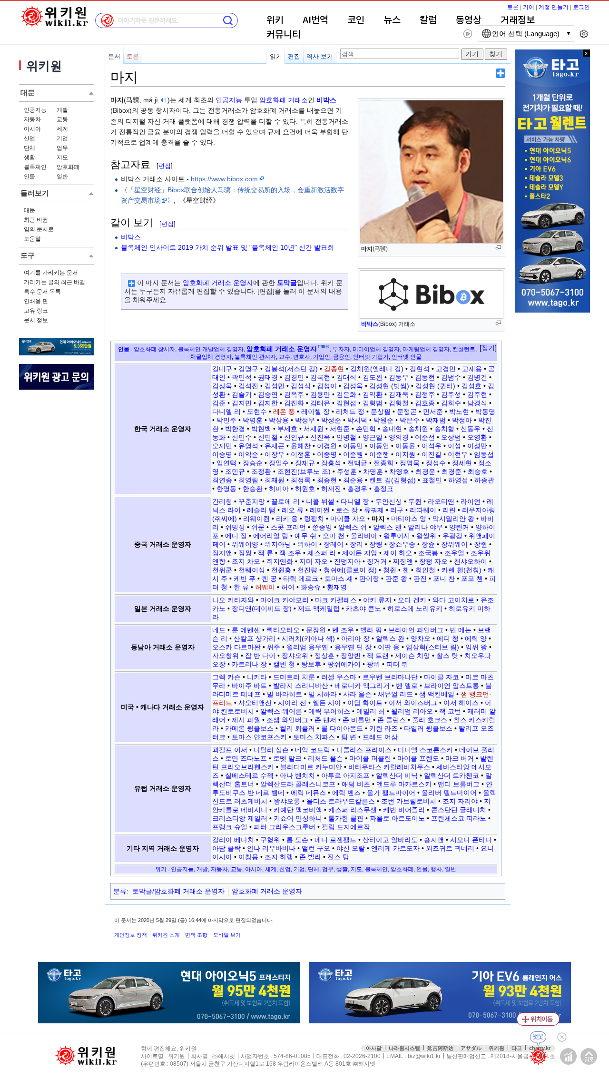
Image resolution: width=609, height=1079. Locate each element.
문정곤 (407, 411)
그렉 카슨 (226, 677)
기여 (528, 7)
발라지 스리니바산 (300, 685)
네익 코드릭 (312, 750)
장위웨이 (454, 544)
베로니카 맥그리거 (362, 685)
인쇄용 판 (36, 301)
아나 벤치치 (297, 775)
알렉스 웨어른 (281, 711)
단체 (29, 148)
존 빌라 (310, 857)
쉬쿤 (258, 527)
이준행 (379, 454)
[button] (488, 348)
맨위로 (588, 1056)
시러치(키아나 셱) (308, 638)
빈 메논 (460, 630)
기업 (62, 138)
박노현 (459, 411)
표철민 (432, 480)
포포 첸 (472, 578)
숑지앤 (434, 840)
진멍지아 (347, 561)
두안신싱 (388, 501)
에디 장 (236, 536)
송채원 (418, 428)
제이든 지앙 (359, 553)
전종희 (383, 463)
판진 (420, 578)
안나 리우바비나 (271, 848)
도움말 (32, 238)
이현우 (458, 454)
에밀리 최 (370, 711)
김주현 (477, 394)
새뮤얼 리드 (395, 694)
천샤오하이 (470, 561)
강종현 (334, 369)
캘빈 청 (284, 664)
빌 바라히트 (284, 694)
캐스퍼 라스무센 (352, 810)
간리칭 (222, 501)
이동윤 (405, 446)
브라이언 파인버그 (415, 630)
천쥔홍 (281, 570)
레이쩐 (320, 510)
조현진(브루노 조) (304, 471)
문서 (114, 56)
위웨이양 (245, 544)
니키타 (257, 677)
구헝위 (270, 840)
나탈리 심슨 (271, 750)
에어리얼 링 (270, 536)
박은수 (410, 420)
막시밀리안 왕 (453, 518)
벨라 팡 (371, 630)
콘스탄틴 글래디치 (458, 810)
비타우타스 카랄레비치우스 (389, 767)
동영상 (468, 20)
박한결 (235, 428)
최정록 (301, 480)
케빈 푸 (244, 578)
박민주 (226, 420)
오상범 (451, 437)
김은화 (346, 394)
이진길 (432, 454)
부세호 (287, 428)
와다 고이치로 (453, 600)
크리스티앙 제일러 (239, 818)
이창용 (248, 857)
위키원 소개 (166, 935)
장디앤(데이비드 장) (262, 608)
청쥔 (389, 570)
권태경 (268, 377)
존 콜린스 (391, 720)
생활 (29, 157)
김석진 (248, 386)
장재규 (305, 463)
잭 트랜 (378, 655)
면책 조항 (196, 935)
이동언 (379, 446)
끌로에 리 (285, 501)
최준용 (353, 480)
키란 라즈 (383, 728)
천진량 (307, 570)
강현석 (420, 369)
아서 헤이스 (461, 702)
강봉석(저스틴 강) (291, 369)
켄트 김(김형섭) (392, 480)
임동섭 (484, 454)
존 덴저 (325, 720)
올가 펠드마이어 (391, 792)
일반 (62, 176)
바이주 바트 (249, 685)
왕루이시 (396, 536)
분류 (120, 891)
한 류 (241, 587)
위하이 (307, 544)
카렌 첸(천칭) (461, 570)
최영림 (248, 480)
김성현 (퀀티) (435, 386)
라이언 (471, 501)
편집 (294, 56)
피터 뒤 (397, 664)
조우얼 (454, 553)
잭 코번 (450, 711)
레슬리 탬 (261, 510)
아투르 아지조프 (345, 775)
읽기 (276, 56)
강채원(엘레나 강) (376, 369)
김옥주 (294, 394)
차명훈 (373, 471)
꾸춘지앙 (251, 501)
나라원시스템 (404, 1048)
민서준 (433, 411)
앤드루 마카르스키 (404, 784)
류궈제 (374, 510)
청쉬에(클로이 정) (350, 570)
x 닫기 (586, 53)
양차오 (421, 638)
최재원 (275, 480)
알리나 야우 (425, 527)
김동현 (425, 377)
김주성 (451, 394)
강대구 (222, 369)
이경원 (327, 446)
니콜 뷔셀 (320, 501)
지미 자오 (313, 561)
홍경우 (357, 488)
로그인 (581, 7)
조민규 (235, 471)
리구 (396, 510)
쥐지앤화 (279, 561)
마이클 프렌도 (418, 758)
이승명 (222, 454)
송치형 (444, 428)
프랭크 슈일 (229, 827)
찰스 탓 (447, 655)
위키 (275, 20)
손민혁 (366, 428)
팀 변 (348, 737)
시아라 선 (292, 702)
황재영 (337, 587)
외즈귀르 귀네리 (450, 848)
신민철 (268, 437)
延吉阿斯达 (440, 1048)
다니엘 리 (226, 411)
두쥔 (415, 501)
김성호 (471, 386)
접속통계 (568, 1056)
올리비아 (364, 536)
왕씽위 (426, 536)
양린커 (459, 527)
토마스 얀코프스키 (259, 737)
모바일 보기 (227, 935)
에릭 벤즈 (346, 792)
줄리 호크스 (429, 720)
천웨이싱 (251, 570)
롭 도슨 (297, 840)
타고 (516, 1048)
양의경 (399, 437)
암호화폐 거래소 (283, 100)
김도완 (373, 377)
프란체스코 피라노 (458, 818)
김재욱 (399, 394)
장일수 (279, 463)
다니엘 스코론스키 (425, 750)
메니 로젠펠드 (335, 840)
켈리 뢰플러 (297, 728)
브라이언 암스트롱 (451, 685)
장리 (356, 544)
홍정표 (383, 488)
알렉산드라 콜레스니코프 (297, 784)
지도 (62, 157)
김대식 (346, 377)
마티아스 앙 (408, 518)
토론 (513, 7)
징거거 (377, 561)
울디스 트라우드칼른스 (340, 801)
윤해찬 (301, 446)
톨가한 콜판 (345, 818)
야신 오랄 (350, 848)
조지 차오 (246, 561)
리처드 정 (350, 411)
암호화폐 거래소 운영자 (218, 282)
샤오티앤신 (255, 702)
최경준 (452, 471)
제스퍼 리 (321, 553)
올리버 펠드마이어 (449, 792)
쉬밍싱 (235, 527)
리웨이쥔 (256, 518)
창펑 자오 (433, 561)
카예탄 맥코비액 (298, 810)
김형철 (399, 403)
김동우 (399, 377)
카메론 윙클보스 (249, 728)
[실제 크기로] (498, 247)
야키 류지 (377, 600)
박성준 (331, 420)
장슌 (428, 544)
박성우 (305, 420)
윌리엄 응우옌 (307, 647)
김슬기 (242, 394)
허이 (288, 587)
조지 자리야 (460, 801)
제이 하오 (397, 553)
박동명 (485, 411)
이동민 (353, 446)
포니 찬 (444, 578)
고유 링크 (36, 310)
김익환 (373, 394)
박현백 (261, 428)
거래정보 (518, 20)
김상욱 (222, 386)
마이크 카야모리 (284, 600)
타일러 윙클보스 (428, 728)
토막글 (287, 282)
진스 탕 (338, 857)
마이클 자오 (347, 518)
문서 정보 (36, 320)
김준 (219, 403)
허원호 (305, 488)
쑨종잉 (322, 527)
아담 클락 (226, 848)
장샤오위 (295, 655)
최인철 (425, 570)
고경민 (446, 369)
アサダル (471, 1048)
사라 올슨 (357, 694)
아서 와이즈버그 (413, 702)
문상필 (381, 411)
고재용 (472, 369)
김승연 (268, 394)
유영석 (248, 446)
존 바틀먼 (357, 720)
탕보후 (311, 664)
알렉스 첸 (387, 527)
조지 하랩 (279, 857)
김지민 (242, 403)
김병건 (477, 377)
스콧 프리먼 (288, 527)
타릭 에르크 (300, 578)
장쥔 (480, 544)
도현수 (257, 411)
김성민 (275, 386)
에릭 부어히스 (329, 711)
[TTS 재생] (467, 34)
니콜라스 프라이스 (364, 750)
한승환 (253, 488)
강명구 (248, 369)
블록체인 (35, 167)
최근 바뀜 (36, 219)
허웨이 (265, 587)
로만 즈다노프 (246, 758)
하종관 (484, 480)
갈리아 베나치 (233, 840)
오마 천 (333, 536)
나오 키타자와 (233, 600)
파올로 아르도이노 (397, 818)
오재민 (222, 446)
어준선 (425, 437)
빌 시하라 (322, 694)
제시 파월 (246, 720)
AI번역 (315, 20)
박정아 (462, 420)
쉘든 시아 (327, 702)
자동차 (32, 119)
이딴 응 (389, 647)
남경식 (477, 403)
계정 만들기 (554, 7)
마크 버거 (459, 758)
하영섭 (458, 480)
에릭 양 (476, 638)
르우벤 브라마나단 (390, 677)
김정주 (425, 394)
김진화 (294, 403)
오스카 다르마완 (236, 647)
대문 (29, 210)
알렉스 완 (390, 638)
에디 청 (448, 638)
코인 (355, 20)
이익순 (248, 454)
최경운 (425, 471)
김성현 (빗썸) (389, 386)
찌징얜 (403, 561)
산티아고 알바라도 (390, 840)
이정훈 (301, 454)
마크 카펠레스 (336, 600)
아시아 (32, 129)
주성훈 (347, 471)
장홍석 (331, 463)
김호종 (425, 403)
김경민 (294, 377)
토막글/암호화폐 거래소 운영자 (178, 891)
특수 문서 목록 (42, 291)
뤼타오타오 (283, 630)
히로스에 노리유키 (414, 608)
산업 (29, 138)
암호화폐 (68, 167)
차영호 (399, 471)
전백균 (357, 463)
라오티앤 (441, 501)
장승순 (253, 463)
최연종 (222, 480)
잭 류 (265, 553)
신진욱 (320, 437)
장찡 (245, 553)
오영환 (477, 437)
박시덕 (357, 420)
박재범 (436, 420)
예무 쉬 (305, 536)
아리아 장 (355, 638)
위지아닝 (278, 544)
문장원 (316, 630)
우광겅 (452, 536)
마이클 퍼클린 (370, 758)
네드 (219, 630)
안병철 (346, 437)
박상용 (279, 420)
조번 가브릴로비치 (408, 801)
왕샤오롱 (287, 801)
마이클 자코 (441, 677)
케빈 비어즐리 (404, 810)
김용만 (320, 394)
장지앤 (222, 553)
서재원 (314, 428)
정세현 (462, 463)
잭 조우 (290, 553)
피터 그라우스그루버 (284, 827)
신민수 (242, 437)
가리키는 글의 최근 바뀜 (54, 282)
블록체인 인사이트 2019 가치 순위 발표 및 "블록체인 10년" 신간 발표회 (227, 247)
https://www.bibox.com (224, 179)
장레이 (334, 544)
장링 (376, 544)
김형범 (373, 403)
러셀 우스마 (338, 677)
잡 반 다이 (260, 655)
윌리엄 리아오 (412, 711)
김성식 (301, 386)
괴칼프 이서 (229, 750)
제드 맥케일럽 (319, 608)
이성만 (477, 446)
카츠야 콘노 (363, 608)
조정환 (261, 471)
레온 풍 (284, 411)
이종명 (327, 454)
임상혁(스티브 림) (432, 647)
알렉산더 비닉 (397, 775)
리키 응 (287, 518)
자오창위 (225, 655)
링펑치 (314, 518)
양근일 (373, 437)
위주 (273, 647)
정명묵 (410, 463)
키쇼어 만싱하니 (298, 818)
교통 (62, 119)
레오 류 (293, 510)
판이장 (369, 578)
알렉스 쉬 (352, 527)
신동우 (471, 428)
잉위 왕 (476, 647)
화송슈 (311, 587)
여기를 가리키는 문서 (51, 272)
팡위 (373, 664)
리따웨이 (423, 510)
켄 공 (269, 578)
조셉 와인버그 (287, 720)
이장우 (275, 454)
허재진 (331, 488)
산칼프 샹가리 (254, 638)
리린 (449, 510)
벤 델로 (407, 685)
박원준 (383, 420)
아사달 (374, 1048)
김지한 (268, 403)
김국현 (320, 377)
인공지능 (35, 110)
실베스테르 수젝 (249, 775)
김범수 (451, 377)
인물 (29, 176)
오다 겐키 (412, 600)
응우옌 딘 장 (353, 647)
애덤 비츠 (356, 784)
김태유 (320, 403)
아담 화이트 (365, 702)
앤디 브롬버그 (459, 784)
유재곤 (275, 446)
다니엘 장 (355, 501)
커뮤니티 (283, 34)
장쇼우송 (402, 544)
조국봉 (428, 553)
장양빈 (351, 655)
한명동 (226, 488)
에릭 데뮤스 (308, 792)
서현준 (340, 428)
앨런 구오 (316, 848)
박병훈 (253, 420)
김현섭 (346, 403)
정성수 (436, 463)
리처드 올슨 (325, 758)
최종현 (327, 480)
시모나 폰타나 (471, 840)
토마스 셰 (338, 578)
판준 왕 (396, 578)
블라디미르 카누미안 (311, 767)
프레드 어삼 (380, 737)
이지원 (405, 454)
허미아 (279, 488)
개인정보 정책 (130, 935)
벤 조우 (343, 630)
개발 (62, 110)
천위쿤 (222, 570)
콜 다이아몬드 (342, 728)
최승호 (478, 471)
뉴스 (392, 20)
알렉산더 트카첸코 (451, 775)
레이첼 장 (315, 411)
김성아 (327, 386)
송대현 (392, 428)
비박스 (369, 324)
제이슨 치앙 (412, 655)
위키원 (496, 1048)
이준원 (353, 454)
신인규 (294, 437)
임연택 (226, 463)
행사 (436, 869)
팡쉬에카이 (344, 664)
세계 (62, 129)
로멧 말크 (287, 758)
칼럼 (428, 20)
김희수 (451, 403)
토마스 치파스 (314, 737)
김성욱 (353, 386)
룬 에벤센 (246, 630)
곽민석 (242, 377)
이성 (454, 446)
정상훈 (324, 655)
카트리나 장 (249, 664)
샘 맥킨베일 (436, 694)
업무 (62, 148)
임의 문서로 (39, 229)
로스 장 (347, 510)
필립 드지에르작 (346, 827)
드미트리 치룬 (294, 677)
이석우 (432, 446)
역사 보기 (319, 56)
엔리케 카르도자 (395, 848)
